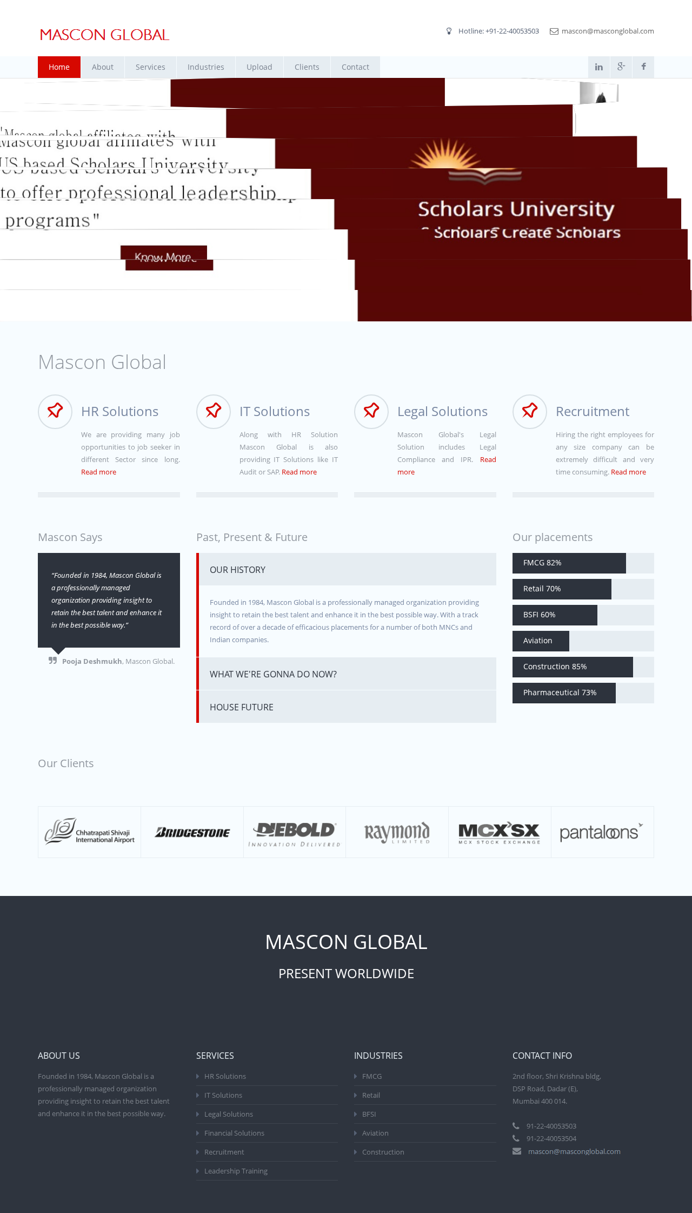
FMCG (372, 1076)
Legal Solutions (228, 1114)
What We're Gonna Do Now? (273, 674)
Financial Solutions (234, 1133)
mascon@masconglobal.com (608, 31)
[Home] (105, 35)
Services (150, 67)
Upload (259, 67)
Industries (206, 67)
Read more (98, 472)
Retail (371, 1095)
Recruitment (224, 1152)
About (103, 67)
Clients (307, 67)
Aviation (375, 1133)
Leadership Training (236, 1171)
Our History (237, 570)
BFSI (369, 1114)
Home (59, 67)
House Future (242, 707)
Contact (355, 67)
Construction (383, 1152)
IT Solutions (223, 1095)
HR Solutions (225, 1076)
